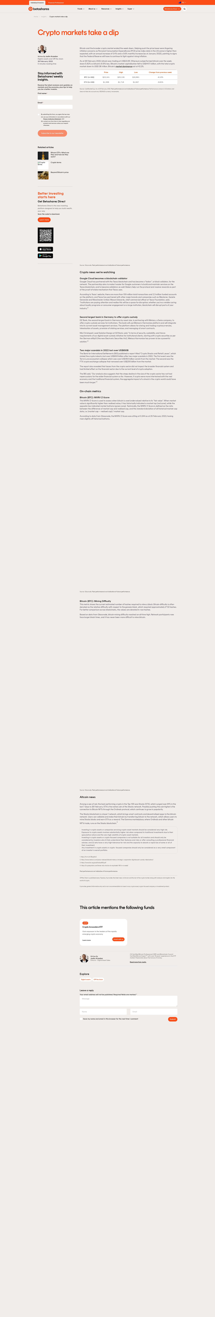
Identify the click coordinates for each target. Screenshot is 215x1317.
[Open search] (185, 9)
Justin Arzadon (51, 56)
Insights (43, 17)
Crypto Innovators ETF (92, 927)
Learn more (86, 940)
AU (183, 2)
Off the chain (58, 59)
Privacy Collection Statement (52, 119)
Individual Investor (37, 3)
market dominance (124, 66)
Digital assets (43, 59)
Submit (173, 1019)
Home (36, 17)
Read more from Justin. (138, 962)
